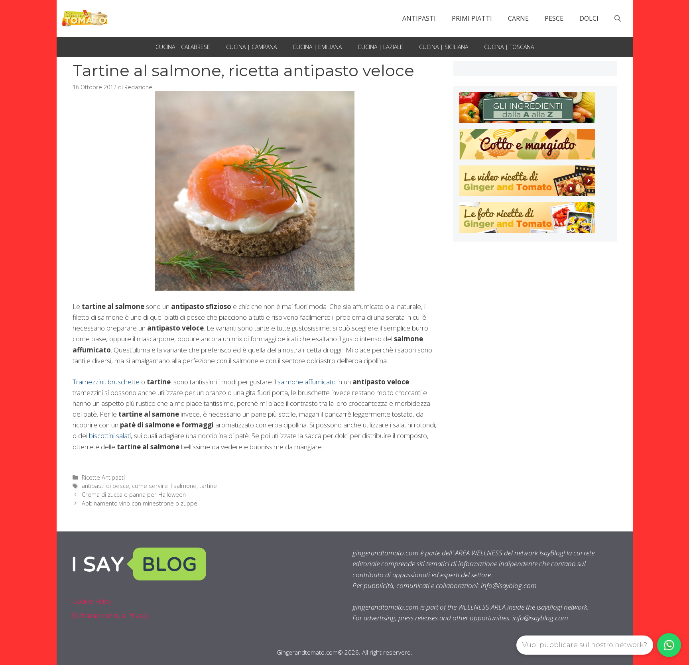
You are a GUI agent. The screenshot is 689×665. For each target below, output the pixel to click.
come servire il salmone (164, 486)
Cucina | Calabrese (183, 47)
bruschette (124, 381)
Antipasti (419, 18)
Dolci (588, 18)
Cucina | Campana (251, 47)
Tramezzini (88, 381)
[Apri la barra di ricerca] (617, 18)
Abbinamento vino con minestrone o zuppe (139, 503)
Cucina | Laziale (380, 47)
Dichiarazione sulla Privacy (111, 615)
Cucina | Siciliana (443, 47)
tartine (208, 486)
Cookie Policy (92, 601)
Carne (518, 18)
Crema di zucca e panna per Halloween (134, 494)
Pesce (554, 18)
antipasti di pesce (105, 486)
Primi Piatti (472, 18)
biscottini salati (110, 435)
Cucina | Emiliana (317, 47)
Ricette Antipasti (103, 477)
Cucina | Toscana (509, 47)
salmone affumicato (307, 381)
